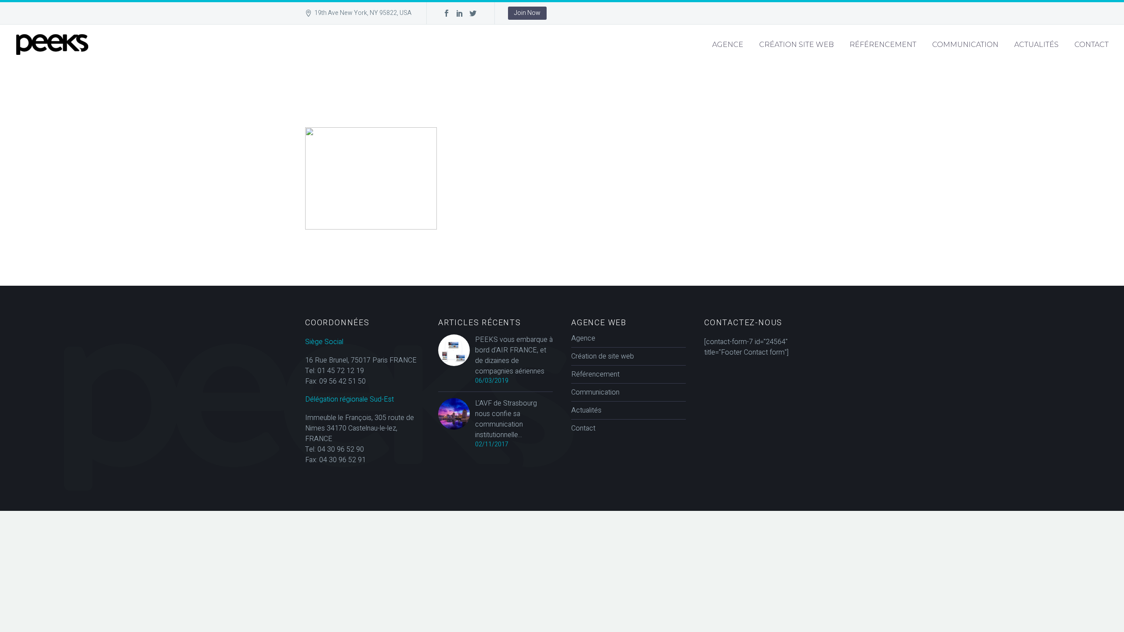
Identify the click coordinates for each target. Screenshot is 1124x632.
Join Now (527, 13)
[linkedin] (459, 13)
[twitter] (472, 13)
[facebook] (446, 13)
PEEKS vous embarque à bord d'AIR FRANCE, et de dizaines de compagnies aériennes (514, 355)
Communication (965, 44)
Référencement (883, 44)
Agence (727, 44)
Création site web (796, 44)
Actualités (1036, 44)
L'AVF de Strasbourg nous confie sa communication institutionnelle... (506, 419)
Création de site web (602, 356)
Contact (1091, 44)
